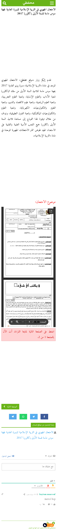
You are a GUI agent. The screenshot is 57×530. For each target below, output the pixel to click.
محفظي (28, 2)
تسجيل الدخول (7, 456)
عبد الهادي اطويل (34, 528)
